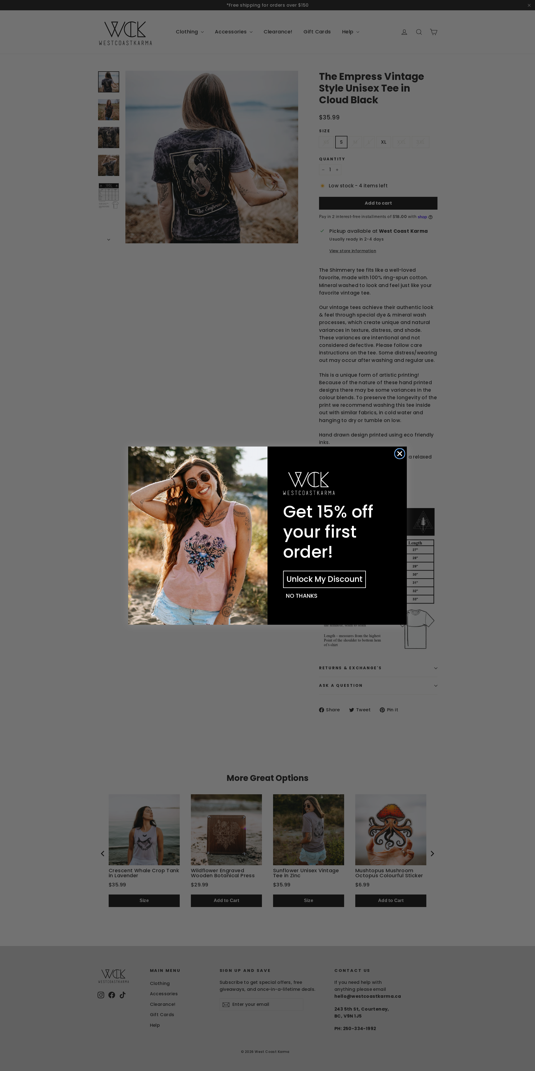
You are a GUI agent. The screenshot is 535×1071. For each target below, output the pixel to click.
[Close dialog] (400, 454)
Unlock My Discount (324, 579)
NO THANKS (301, 595)
